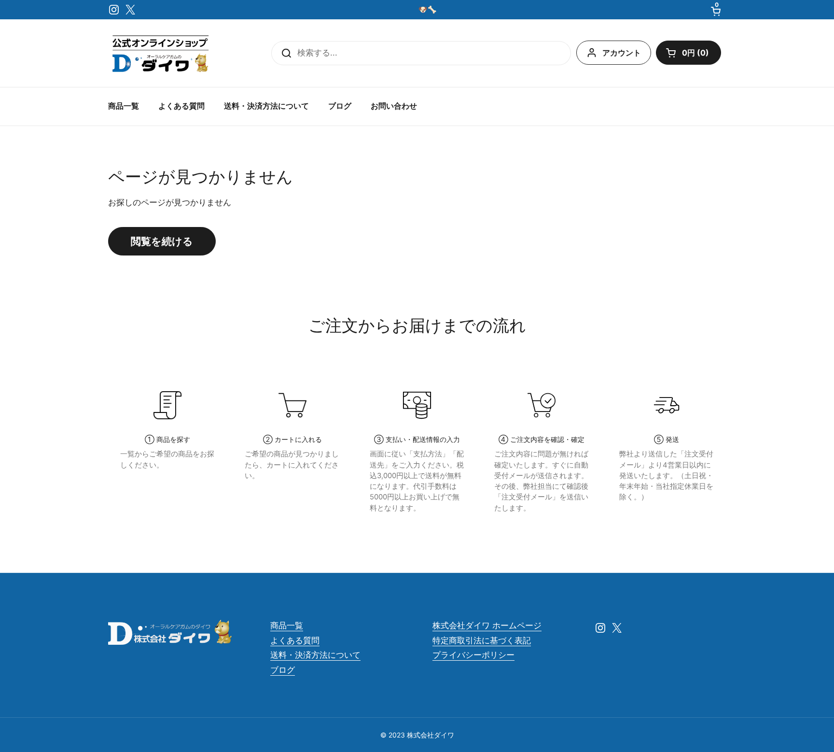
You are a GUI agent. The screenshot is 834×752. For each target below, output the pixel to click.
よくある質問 (295, 640)
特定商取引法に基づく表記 (481, 640)
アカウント (621, 52)
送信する (283, 53)
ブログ (282, 670)
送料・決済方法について (315, 655)
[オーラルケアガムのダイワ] (160, 53)
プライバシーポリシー (473, 655)
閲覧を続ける (162, 241)
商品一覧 (286, 625)
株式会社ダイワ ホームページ (487, 625)
